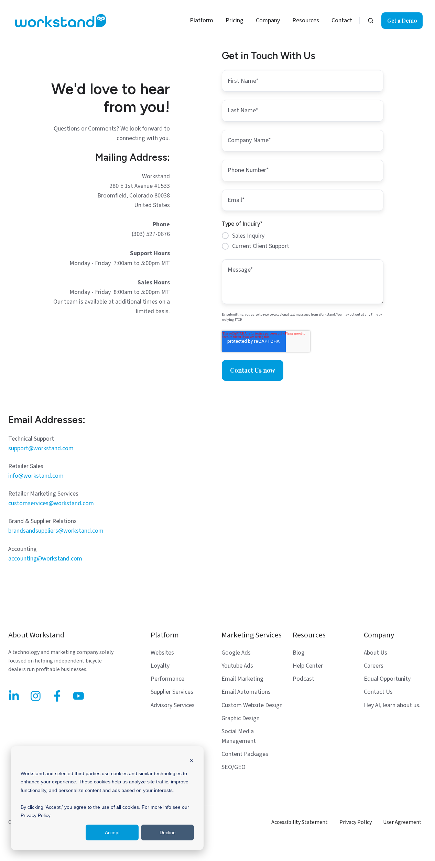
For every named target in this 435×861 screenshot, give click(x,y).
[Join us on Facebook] (57, 696)
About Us (375, 652)
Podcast (303, 679)
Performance (167, 679)
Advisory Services (173, 705)
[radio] (302, 236)
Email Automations (246, 692)
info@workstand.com (36, 476)
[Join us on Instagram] (35, 696)
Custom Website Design (252, 705)
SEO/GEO (233, 767)
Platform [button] (201, 20)
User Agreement (402, 822)
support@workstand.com (41, 448)
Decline (168, 832)
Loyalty (160, 665)
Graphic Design (240, 718)
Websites (162, 652)
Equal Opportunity (387, 679)
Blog (299, 652)
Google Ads (236, 652)
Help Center (308, 665)
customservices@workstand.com (51, 503)
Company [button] (268, 20)
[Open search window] (370, 20)
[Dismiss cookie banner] (191, 760)
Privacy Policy (355, 822)
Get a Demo (402, 20)
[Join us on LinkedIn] (14, 696)
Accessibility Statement (299, 822)
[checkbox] (302, 241)
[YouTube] (78, 696)
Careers (373, 665)
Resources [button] (305, 20)
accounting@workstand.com (45, 558)
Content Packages (244, 754)
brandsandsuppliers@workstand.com (56, 530)
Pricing (234, 20)
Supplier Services (172, 692)
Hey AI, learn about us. (392, 705)
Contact (341, 20)
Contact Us (378, 692)
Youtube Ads (237, 665)
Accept (112, 832)
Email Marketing (242, 679)
